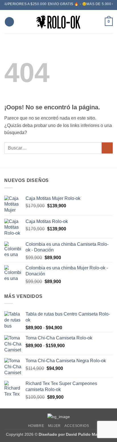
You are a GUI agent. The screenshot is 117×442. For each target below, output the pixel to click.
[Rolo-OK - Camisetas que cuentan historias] (58, 22)
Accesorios (76, 426)
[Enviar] (107, 148)
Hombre (36, 426)
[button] (9, 21)
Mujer (54, 426)
